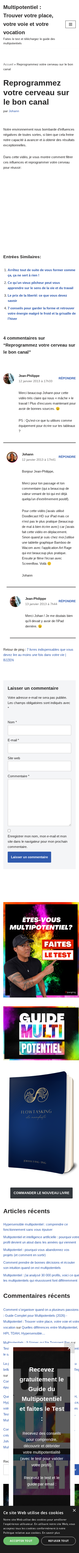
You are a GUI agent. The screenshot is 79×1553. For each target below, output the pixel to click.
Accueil (8, 64)
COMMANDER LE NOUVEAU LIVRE (41, 1193)
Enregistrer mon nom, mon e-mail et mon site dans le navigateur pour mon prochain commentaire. (37, 841)
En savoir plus (51, 1533)
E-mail (13, 740)
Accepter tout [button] (21, 1541)
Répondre (67, 378)
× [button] (74, 1510)
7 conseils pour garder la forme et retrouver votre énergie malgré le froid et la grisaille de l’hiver (42, 313)
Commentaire (18, 776)
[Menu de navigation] (70, 24)
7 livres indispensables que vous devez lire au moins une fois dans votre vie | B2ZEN (38, 655)
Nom (12, 722)
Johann (14, 111)
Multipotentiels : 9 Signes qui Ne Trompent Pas (36, 1342)
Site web (14, 758)
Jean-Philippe (29, 376)
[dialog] (39, 1529)
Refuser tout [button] (58, 1541)
